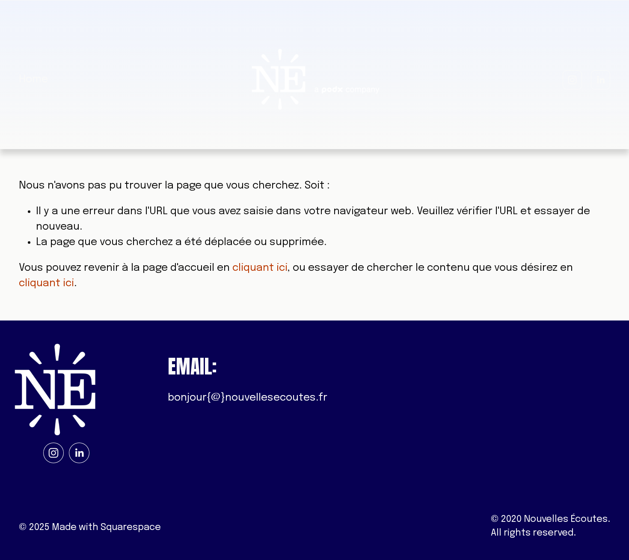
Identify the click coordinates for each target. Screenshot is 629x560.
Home (33, 79)
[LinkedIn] (600, 80)
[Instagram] (572, 80)
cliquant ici (260, 268)
